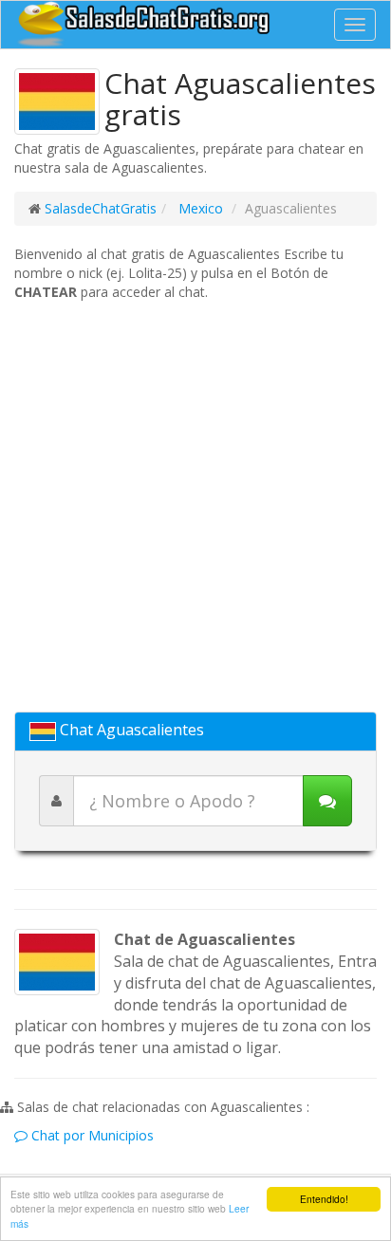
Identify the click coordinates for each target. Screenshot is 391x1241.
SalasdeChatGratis (101, 208)
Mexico (199, 208)
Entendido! (324, 1199)
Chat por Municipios (91, 1135)
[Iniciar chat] (327, 800)
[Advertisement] (195, 506)
